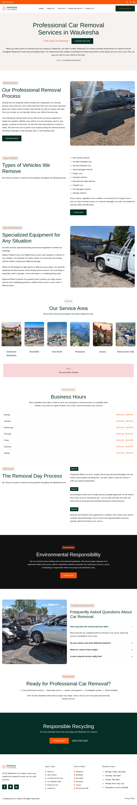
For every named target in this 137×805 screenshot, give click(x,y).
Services (61, 8)
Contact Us (89, 8)
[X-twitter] (130, 2)
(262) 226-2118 (80, 740)
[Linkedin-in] (134, 2)
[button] (10, 83)
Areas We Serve (74, 8)
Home (41, 8)
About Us (50, 8)
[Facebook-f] (127, 2)
